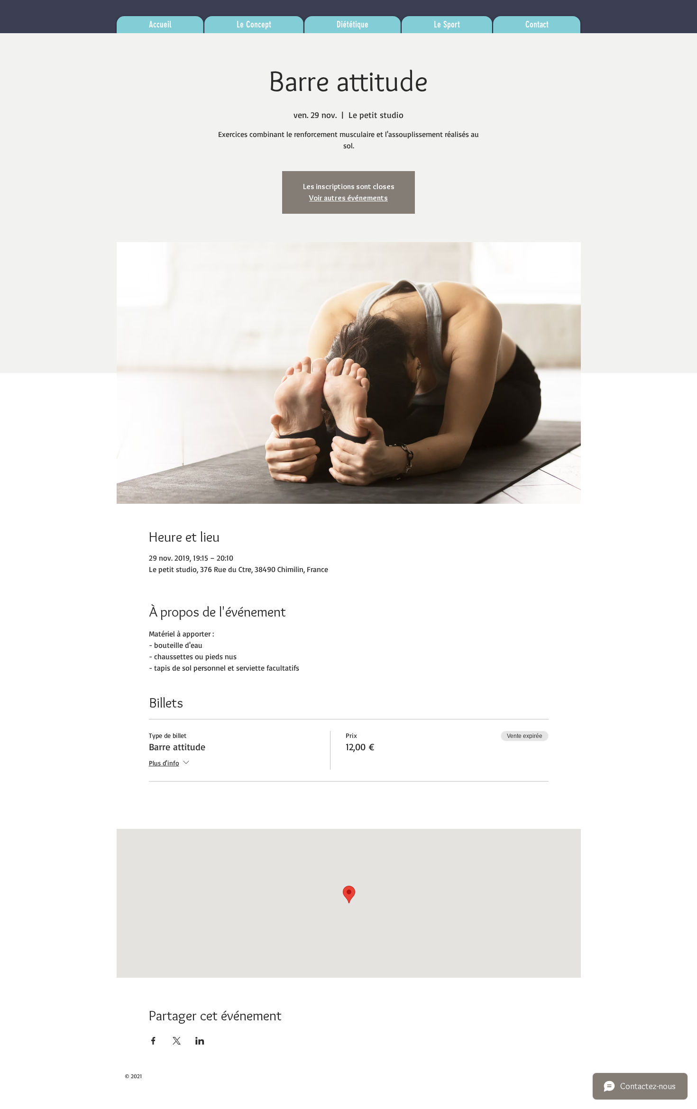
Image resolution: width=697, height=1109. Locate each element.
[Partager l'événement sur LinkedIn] (199, 1041)
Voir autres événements (348, 197)
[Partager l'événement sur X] (176, 1041)
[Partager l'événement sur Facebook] (153, 1041)
